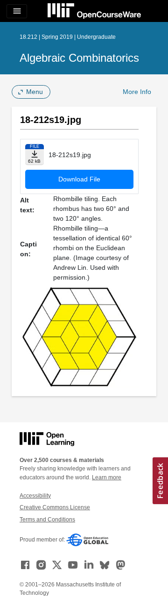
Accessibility (35, 495)
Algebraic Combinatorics (79, 57)
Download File (79, 179)
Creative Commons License (55, 507)
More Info (137, 91)
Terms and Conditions (47, 519)
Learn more (106, 477)
